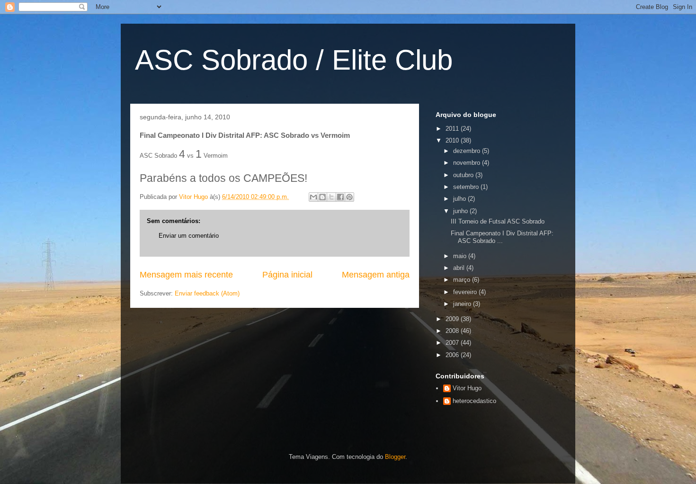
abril (459, 267)
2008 (453, 330)
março (462, 279)
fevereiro (466, 292)
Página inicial (287, 274)
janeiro (463, 303)
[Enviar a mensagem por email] (313, 197)
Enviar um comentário (189, 235)
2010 (453, 140)
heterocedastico (474, 400)
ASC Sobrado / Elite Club (294, 60)
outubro (464, 175)
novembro (467, 162)
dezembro (467, 150)
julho (460, 198)
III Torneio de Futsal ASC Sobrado (497, 221)
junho (461, 211)
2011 (453, 128)
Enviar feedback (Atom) (207, 293)
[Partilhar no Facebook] (340, 197)
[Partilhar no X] (331, 197)
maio (460, 256)
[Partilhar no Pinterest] (349, 197)
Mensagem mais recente (186, 274)
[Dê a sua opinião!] (322, 197)
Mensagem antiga (376, 274)
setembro (467, 186)
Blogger (395, 456)
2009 (453, 319)
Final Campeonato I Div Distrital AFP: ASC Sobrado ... (502, 237)
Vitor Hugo (467, 388)
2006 (453, 355)
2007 (453, 342)
